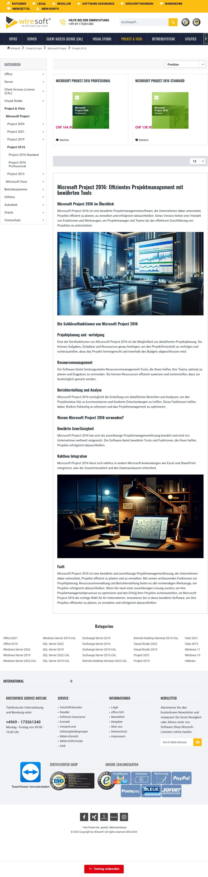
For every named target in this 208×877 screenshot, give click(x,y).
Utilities (9, 197)
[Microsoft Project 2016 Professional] (91, 110)
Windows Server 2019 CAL (59, 638)
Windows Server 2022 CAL (19, 660)
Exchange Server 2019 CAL (99, 649)
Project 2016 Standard (24, 155)
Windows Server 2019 (16, 655)
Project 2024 (15, 124)
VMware (190, 660)
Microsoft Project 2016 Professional (83, 81)
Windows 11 (192, 649)
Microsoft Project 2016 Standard (159, 81)
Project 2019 (15, 139)
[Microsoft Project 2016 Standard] (170, 110)
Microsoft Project (17, 116)
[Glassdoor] (104, 817)
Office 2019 (10, 643)
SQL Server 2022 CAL (56, 655)
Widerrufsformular (71, 741)
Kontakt (65, 721)
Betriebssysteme (15, 189)
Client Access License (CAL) (19, 91)
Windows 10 (192, 655)
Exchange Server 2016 (96, 643)
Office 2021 (10, 638)
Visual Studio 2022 (145, 643)
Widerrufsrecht (69, 736)
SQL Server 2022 (53, 643)
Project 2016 (16, 147)
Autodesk (10, 205)
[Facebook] (84, 817)
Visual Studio (13, 101)
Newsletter (118, 716)
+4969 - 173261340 (23, 722)
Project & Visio (14, 108)
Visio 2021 (191, 638)
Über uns (116, 726)
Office (8, 74)
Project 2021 (15, 132)
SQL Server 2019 (53, 649)
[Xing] (94, 817)
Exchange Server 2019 (96, 638)
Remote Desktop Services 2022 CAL (104, 660)
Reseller (64, 712)
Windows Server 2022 (16, 649)
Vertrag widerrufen (106, 869)
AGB (62, 746)
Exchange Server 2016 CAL (99, 655)
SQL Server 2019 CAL (56, 660)
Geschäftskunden (71, 707)
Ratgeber (117, 721)
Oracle (8, 212)
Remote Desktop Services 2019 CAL (156, 638)
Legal (114, 707)
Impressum (118, 736)
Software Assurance (72, 716)
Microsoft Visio (16, 181)
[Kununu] (114, 817)
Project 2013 (15, 174)
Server (8, 82)
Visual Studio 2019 (145, 649)
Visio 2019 (191, 643)
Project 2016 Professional (17, 164)
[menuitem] (170, 3)
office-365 (117, 712)
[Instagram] (124, 817)
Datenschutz (119, 731)
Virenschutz (12, 220)
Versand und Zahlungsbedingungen (74, 729)
